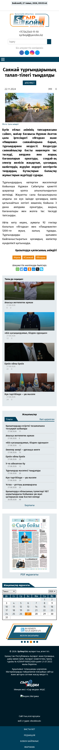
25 (14, 614)
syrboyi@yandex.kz (30, 35)
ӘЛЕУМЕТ (30, 83)
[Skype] (41, 269)
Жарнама (29, 747)
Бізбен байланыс (29, 741)
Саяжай (29, 257)
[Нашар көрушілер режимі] (30, 7)
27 (28, 614)
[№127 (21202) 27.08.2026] (29, 544)
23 (52, 610)
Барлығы (30, 505)
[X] (37, 269)
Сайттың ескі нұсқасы (29, 716)
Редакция (29, 735)
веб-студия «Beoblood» (29, 720)
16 (52, 606)
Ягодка (41, 257)
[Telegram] (21, 269)
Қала (17, 257)
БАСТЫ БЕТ (29, 729)
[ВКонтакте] (25, 269)
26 (21, 614)
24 (6, 614)
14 (36, 606)
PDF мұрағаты (29, 574)
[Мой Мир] (33, 269)
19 (21, 610)
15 (44, 606)
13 (28, 606)
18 (14, 610)
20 (28, 610)
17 (7, 610)
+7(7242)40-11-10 (28, 31)
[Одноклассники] (29, 269)
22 (44, 610)
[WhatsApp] (17, 269)
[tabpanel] (29, 632)
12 (21, 606)
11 (14, 606)
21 (36, 610)
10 (6, 606)
